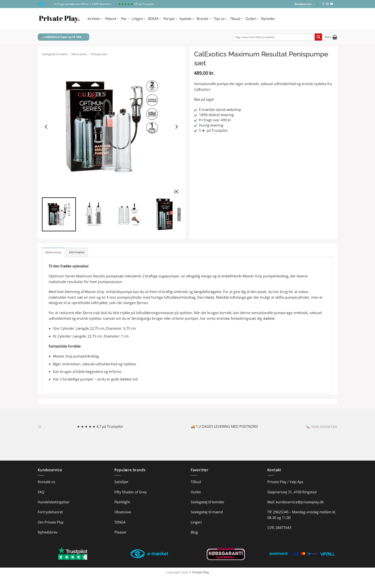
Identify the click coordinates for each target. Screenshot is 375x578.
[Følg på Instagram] (327, 4)
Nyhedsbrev (48, 532)
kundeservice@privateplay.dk (300, 502)
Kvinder (94, 19)
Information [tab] (77, 252)
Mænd (110, 19)
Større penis (79, 54)
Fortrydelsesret (50, 512)
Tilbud (235, 19)
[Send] (318, 37)
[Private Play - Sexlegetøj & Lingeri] (59, 19)
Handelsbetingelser (54, 502)
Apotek (185, 19)
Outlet (250, 19)
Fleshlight (122, 502)
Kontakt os (46, 481)
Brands (203, 19)
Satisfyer (121, 481)
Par (124, 19)
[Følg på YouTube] (331, 4)
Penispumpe (99, 54)
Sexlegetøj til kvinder (207, 502)
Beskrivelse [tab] (53, 252)
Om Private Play (51, 522)
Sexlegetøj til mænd (54, 54)
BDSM (153, 19)
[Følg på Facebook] (323, 4)
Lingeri (137, 19)
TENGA (120, 522)
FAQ (41, 492)
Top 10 (219, 19)
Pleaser (120, 532)
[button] (331, 37)
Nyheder (268, 19)
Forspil (168, 19)
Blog (194, 532)
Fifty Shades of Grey (130, 492)
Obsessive (122, 512)
